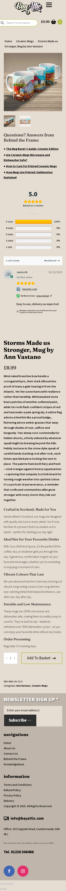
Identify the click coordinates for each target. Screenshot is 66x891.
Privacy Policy (12, 795)
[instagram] (22, 871)
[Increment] (14, 658)
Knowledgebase (14, 764)
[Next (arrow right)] (4, 889)
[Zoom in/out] (1, 883)
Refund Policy (12, 790)
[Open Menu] (49, 5)
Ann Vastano (23, 686)
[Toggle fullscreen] (4, 883)
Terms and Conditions (18, 785)
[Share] (8, 883)
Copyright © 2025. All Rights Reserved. (28, 806)
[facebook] (9, 871)
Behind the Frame (15, 759)
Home (8, 41)
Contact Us (11, 754)
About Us (9, 748)
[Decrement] (7, 658)
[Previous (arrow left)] (1, 889)
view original (42, 295)
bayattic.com (29, 289)
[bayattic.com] (18, 289)
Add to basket (39, 658)
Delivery (9, 801)
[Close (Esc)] (11, 883)
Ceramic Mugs (25, 41)
